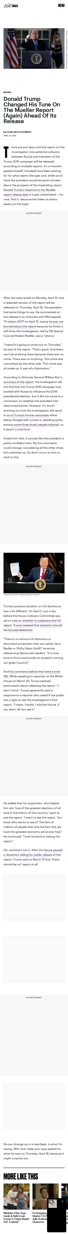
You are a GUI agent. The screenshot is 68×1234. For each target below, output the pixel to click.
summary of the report (18, 381)
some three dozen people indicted (36, 424)
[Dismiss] (62, 1201)
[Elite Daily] (10, 5)
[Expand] (51, 1201)
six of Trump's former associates (28, 415)
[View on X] (34, 897)
